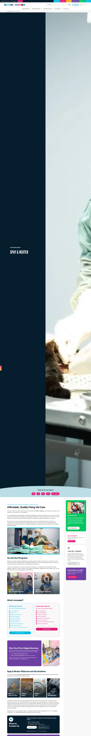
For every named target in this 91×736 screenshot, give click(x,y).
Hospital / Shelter (10, 11)
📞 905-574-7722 (31, 727)
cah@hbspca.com (11, 712)
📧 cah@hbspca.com (43, 727)
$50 (38, 493)
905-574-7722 (48, 711)
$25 (33, 493)
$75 (43, 493)
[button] (70, 5)
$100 (48, 493)
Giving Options (55, 493)
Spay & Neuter (17, 11)
